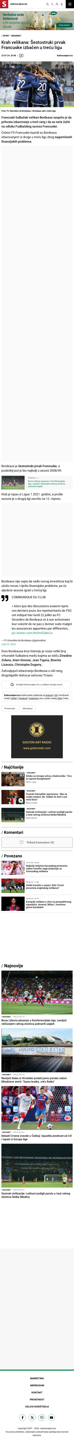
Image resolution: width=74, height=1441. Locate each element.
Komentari (13, 832)
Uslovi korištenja (37, 1406)
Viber (59, 698)
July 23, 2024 (8, 644)
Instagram (34, 698)
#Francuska (9, 708)
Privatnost (37, 1399)
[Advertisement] (37, 304)
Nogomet (16, 35)
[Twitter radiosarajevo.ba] (32, 1417)
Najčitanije (14, 767)
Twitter (13, 698)
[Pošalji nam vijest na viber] (41, 1417)
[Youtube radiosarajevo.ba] (51, 1417)
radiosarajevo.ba (48, 1428)
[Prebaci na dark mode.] (47, 4)
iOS (55, 695)
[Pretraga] (52, 4)
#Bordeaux (28, 708)
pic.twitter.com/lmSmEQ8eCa (32, 633)
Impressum (37, 1385)
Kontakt (37, 1392)
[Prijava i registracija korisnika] (57, 4)
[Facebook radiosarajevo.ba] (22, 1417)
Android (49, 695)
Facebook (23, 698)
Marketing (37, 1378)
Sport (6, 35)
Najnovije (13, 966)
